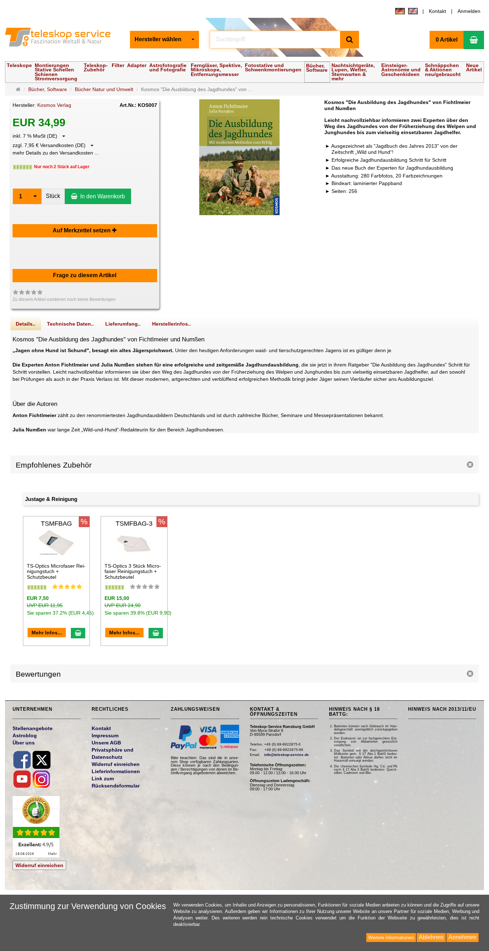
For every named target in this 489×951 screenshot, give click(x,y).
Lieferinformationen (116, 771)
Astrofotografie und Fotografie (168, 67)
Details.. (25, 324)
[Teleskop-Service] (62, 39)
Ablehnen (431, 937)
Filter (118, 65)
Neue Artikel (474, 67)
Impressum (105, 735)
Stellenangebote (33, 728)
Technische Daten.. (70, 324)
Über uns (24, 743)
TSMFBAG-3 (134, 523)
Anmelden (468, 11)
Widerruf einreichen (39, 865)
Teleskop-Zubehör (96, 67)
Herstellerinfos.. (171, 324)
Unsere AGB (106, 743)
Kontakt (437, 11)
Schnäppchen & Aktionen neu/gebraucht (443, 69)
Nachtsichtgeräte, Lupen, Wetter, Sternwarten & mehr (353, 71)
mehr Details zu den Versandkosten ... (56, 153)
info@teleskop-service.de (286, 755)
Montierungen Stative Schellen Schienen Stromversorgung (56, 71)
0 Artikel (446, 40)
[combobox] (164, 39)
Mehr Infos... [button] (47, 632)
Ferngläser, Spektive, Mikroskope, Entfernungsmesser (216, 69)
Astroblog (25, 735)
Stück (53, 196)
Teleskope (19, 65)
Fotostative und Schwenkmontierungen (273, 67)
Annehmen (462, 937)
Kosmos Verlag (54, 105)
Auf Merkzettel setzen (82, 230)
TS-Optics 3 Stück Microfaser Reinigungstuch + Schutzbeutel (133, 571)
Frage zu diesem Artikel (84, 275)
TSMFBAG (56, 523)
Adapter (136, 65)
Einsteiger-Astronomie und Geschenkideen (401, 69)
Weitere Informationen (391, 937)
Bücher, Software (317, 68)
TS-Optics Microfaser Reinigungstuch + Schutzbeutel (56, 571)
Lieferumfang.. (123, 324)
